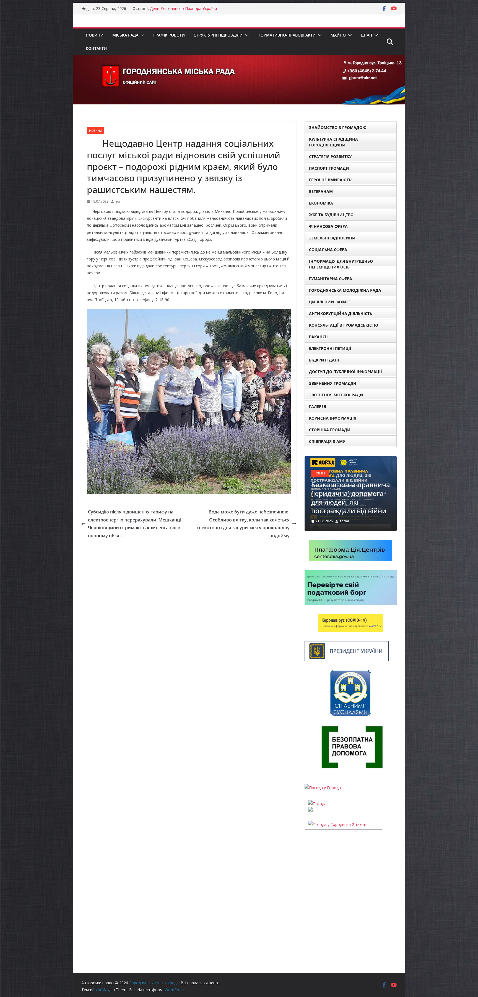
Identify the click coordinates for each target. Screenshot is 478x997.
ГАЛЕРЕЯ (317, 406)
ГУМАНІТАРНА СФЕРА (330, 278)
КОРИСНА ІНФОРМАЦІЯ (332, 418)
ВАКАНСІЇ (318, 336)
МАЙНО (338, 35)
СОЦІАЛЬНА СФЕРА (328, 249)
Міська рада (125, 35)
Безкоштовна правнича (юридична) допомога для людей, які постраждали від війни (350, 497)
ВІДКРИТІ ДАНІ (324, 360)
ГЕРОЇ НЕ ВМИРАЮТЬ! (330, 179)
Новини (94, 35)
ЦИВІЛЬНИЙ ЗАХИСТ (330, 301)
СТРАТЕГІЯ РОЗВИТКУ (330, 156)
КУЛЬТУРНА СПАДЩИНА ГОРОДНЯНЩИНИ (333, 142)
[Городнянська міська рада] (239, 59)
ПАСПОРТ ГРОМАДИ (329, 168)
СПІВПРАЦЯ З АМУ (327, 441)
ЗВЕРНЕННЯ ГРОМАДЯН (332, 383)
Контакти (96, 48)
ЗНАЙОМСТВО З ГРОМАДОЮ (338, 127)
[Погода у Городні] (323, 787)
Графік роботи (169, 35)
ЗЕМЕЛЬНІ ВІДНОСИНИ (332, 238)
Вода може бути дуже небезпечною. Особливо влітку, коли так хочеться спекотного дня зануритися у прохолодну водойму (243, 524)
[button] (141, 35)
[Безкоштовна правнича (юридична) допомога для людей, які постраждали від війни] (351, 459)
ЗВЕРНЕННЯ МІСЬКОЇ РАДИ (336, 394)
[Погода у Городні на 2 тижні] (337, 824)
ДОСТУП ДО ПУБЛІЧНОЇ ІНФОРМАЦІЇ (345, 371)
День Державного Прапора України (183, 8)
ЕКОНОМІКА (321, 203)
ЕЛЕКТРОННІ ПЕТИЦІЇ (330, 348)
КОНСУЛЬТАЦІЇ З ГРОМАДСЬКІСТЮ (343, 325)
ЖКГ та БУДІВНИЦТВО (331, 214)
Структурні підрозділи (218, 35)
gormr (120, 201)
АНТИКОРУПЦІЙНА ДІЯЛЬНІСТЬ (340, 313)
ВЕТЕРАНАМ (321, 191)
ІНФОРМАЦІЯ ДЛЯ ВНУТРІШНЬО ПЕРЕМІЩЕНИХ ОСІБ (341, 264)
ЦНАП (366, 35)
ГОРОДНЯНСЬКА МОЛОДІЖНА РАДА (345, 290)
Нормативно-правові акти (287, 35)
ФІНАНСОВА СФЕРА (328, 226)
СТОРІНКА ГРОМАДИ (329, 429)
